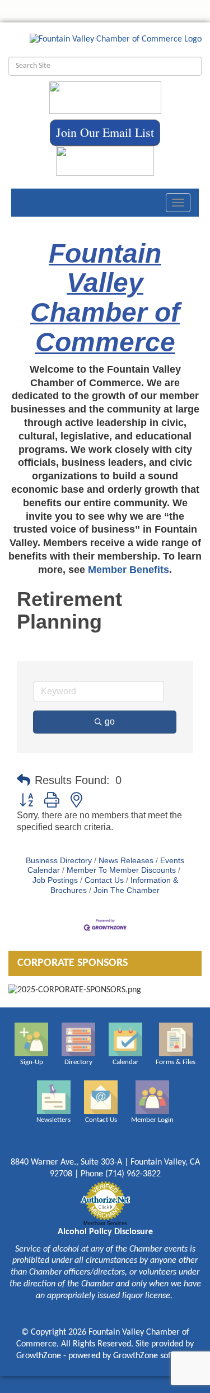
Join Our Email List (105, 132)
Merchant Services (105, 1223)
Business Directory (59, 860)
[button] (23, 780)
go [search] (110, 721)
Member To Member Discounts (121, 870)
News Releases (126, 860)
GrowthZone (38, 1355)
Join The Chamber (127, 890)
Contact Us (104, 880)
